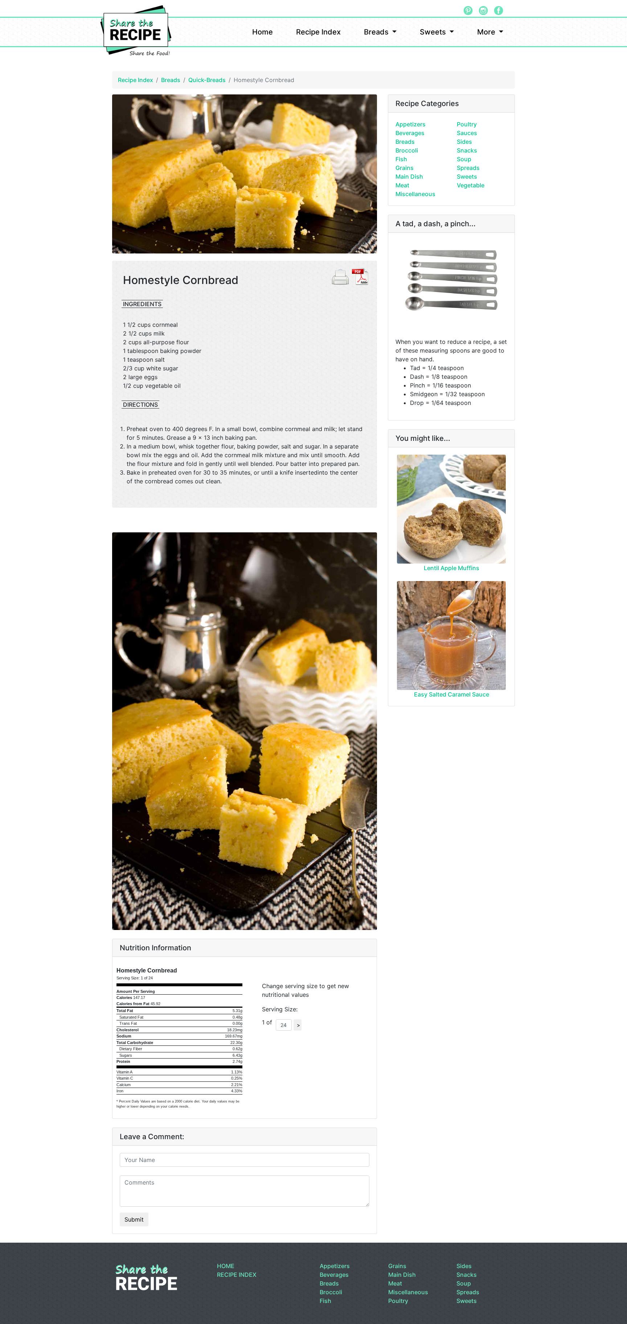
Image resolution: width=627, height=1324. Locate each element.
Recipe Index (318, 32)
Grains (405, 167)
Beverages (410, 133)
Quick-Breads (207, 80)
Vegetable (470, 185)
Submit (134, 1219)
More (487, 32)
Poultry (467, 124)
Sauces (467, 133)
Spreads (468, 167)
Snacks (467, 150)
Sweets (434, 32)
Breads (377, 32)
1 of (269, 1022)
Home (262, 32)
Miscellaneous (415, 194)
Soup (464, 159)
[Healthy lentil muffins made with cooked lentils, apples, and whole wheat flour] (451, 509)
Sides (464, 141)
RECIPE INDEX (237, 1274)
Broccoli (407, 150)
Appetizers (411, 124)
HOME (225, 1266)
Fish (401, 159)
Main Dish (409, 176)
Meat (402, 185)
